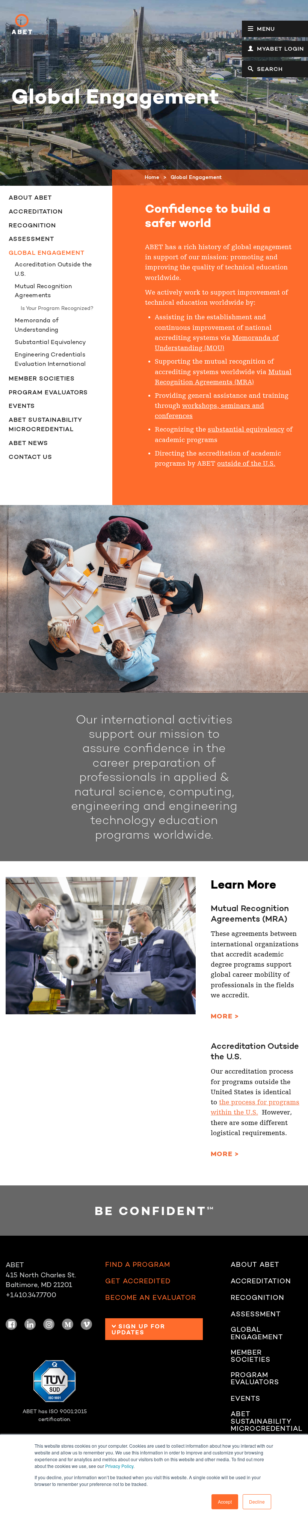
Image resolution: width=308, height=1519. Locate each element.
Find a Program (137, 1264)
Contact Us (30, 456)
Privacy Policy (119, 1466)
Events (22, 405)
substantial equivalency (246, 429)
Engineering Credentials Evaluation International (50, 358)
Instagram (48, 1324)
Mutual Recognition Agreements (43, 290)
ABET (21, 24)
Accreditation (36, 211)
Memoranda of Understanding (37, 324)
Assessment (31, 238)
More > (225, 1016)
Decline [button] (257, 1501)
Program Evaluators (48, 392)
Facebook (11, 1324)
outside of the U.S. (246, 463)
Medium (67, 1324)
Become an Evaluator (150, 1297)
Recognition (32, 225)
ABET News (28, 443)
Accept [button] (225, 1501)
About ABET (30, 197)
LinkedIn (30, 1324)
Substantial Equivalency (50, 342)
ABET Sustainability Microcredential (45, 424)
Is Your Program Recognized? (57, 308)
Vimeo (86, 1324)
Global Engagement (47, 252)
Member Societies (42, 378)
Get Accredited (138, 1281)
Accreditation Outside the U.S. (53, 268)
